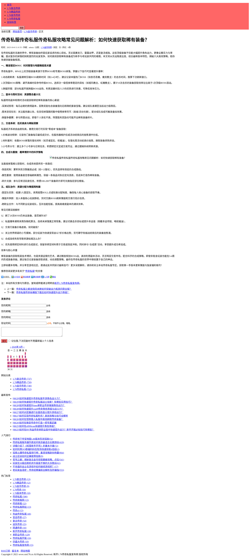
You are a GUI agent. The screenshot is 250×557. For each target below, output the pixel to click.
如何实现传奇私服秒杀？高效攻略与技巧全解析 (40, 416)
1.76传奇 (19, 489)
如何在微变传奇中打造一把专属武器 (34, 423)
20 (20, 363)
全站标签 (11, 22)
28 (23, 366)
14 (23, 360)
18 (14, 363)
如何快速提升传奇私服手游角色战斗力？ (37, 398)
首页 (9, 5)
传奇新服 (19, 503)
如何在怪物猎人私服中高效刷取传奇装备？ (38, 419)
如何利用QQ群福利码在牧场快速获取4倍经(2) (36, 449)
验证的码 (5, 323)
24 (11, 366)
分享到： (7, 277)
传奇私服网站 (22, 507)
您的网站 (5, 317)
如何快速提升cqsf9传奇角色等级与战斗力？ (38, 409)
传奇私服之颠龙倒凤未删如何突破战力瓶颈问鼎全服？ (44, 289)
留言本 (15, 551)
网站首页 (17, 31)
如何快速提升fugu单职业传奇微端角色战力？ (39, 405)
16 (8, 363)
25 (14, 366)
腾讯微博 (37, 277)
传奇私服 (30, 271)
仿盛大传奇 (21, 541)
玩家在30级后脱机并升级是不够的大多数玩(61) (36, 463)
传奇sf (18, 510)
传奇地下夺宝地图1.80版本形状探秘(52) (33, 439)
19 (17, 363)
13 (20, 360)
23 (8, 366)
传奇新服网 (21, 500)
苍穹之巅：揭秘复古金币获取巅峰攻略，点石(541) (38, 459)
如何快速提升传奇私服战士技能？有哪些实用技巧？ (43, 402)
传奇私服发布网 (23, 545)
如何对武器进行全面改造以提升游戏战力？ (38, 412)
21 (23, 363)
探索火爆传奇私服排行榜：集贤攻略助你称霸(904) (38, 453)
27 (20, 366)
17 (11, 363)
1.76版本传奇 (21, 493)
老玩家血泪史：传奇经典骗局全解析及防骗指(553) (38, 470)
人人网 (46, 277)
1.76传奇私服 (13, 18)
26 (17, 366)
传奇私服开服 (22, 538)
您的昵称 (5, 305)
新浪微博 (26, 277)
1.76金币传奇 (13, 15)
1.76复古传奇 (13, 8)
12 (17, 360)
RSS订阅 (5, 551)
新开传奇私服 (22, 531)
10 (11, 360)
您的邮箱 (5, 311)
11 (14, 360)
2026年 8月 (17, 347)
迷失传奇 (19, 524)
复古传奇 (19, 521)
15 (26, 360)
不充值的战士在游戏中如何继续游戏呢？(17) (35, 466)
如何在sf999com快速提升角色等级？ (34, 426)
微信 (54, 277)
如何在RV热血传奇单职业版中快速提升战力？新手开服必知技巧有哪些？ (53, 429)
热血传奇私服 (22, 514)
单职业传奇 (21, 534)
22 (26, 363)
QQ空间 (17, 277)
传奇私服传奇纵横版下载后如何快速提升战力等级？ (42, 292)
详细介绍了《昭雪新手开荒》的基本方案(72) (35, 446)
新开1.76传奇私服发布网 (66, 283)
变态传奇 (19, 517)
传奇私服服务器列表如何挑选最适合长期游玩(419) (38, 442)
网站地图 (25, 551)
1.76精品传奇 (13, 12)
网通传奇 (19, 528)
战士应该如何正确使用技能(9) (28, 456)
